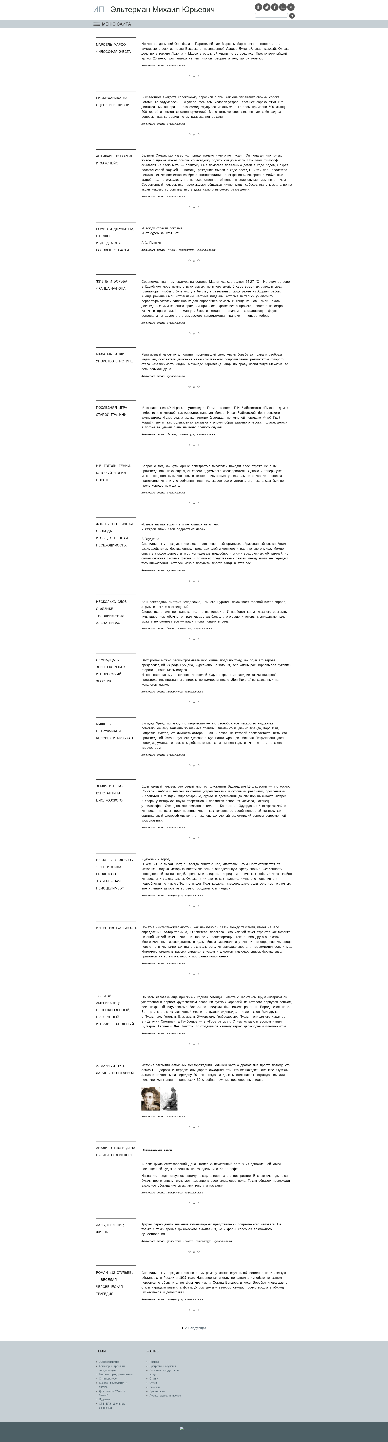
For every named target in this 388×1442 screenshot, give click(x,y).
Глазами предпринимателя (116, 1374)
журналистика (176, 65)
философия (174, 1241)
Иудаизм (104, 1399)
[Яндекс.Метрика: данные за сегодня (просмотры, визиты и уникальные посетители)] (194, 1429)
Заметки (155, 1387)
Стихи (153, 1382)
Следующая (197, 1328)
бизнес (171, 628)
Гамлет (188, 1241)
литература (186, 249)
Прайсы (154, 1361)
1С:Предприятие (109, 1361)
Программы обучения (163, 1366)
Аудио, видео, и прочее (165, 1395)
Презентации (157, 1391)
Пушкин (171, 249)
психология (184, 628)
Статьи (154, 1378)
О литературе (108, 1378)
